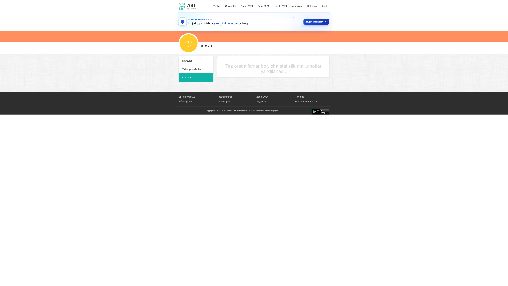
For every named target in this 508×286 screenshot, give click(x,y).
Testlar (216, 6)
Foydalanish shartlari (306, 101)
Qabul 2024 (247, 6)
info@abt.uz (188, 96)
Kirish (324, 6)
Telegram (187, 101)
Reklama (312, 6)
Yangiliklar (297, 6)
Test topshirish (225, 96)
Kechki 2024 (280, 6)
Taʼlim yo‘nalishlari (191, 69)
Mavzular (187, 60)
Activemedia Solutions (246, 111)
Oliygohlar (230, 6)
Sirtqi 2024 (263, 6)
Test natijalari (224, 101)
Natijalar (186, 77)
